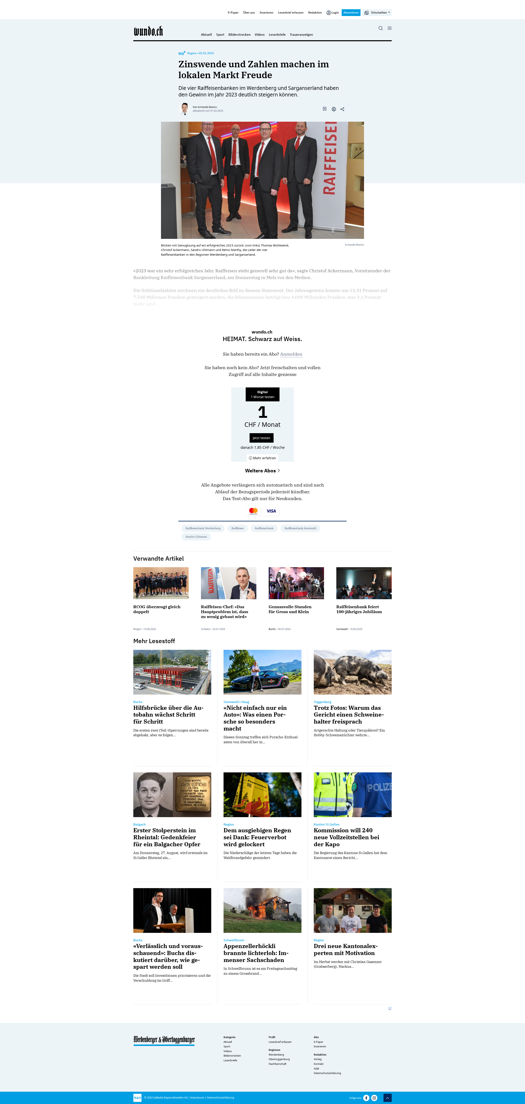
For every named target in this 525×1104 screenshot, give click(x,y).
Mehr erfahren (264, 458)
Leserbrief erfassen (291, 12)
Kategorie (229, 1037)
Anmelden (291, 354)
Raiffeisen (238, 528)
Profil (272, 1037)
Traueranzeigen (301, 34)
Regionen (274, 1050)
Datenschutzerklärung (327, 1073)
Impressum (197, 1097)
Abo (316, 1037)
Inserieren (266, 12)
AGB (316, 1068)
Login (335, 12)
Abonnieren (351, 12)
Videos (260, 34)
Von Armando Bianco (205, 107)
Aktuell (206, 34)
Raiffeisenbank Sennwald (300, 528)
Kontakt (319, 1064)
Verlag (318, 1059)
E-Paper (233, 12)
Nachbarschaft (277, 1064)
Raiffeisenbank (264, 528)
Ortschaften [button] (379, 12)
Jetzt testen (261, 438)
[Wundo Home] (148, 31)
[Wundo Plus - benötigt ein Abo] (182, 53)
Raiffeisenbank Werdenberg (203, 528)
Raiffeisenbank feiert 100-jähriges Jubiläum (359, 609)
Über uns (249, 12)
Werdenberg (276, 1054)
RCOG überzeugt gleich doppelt (156, 609)
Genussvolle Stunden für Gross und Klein (290, 609)
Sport (220, 34)
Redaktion (315, 12)
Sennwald (341, 629)
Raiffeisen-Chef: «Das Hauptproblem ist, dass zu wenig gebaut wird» (224, 611)
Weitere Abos (261, 470)
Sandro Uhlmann (196, 536)
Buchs (272, 629)
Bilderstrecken (239, 34)
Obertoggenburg (279, 1059)
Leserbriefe (277, 34)
